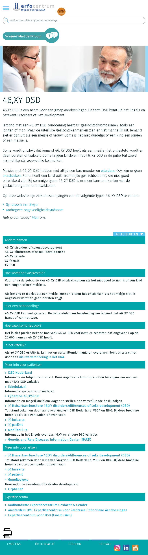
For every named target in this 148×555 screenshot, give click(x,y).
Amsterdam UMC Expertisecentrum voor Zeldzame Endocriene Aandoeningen (67, 510)
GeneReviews (18, 480)
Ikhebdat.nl (17, 387)
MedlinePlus (17, 430)
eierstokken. (12, 175)
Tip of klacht (45, 544)
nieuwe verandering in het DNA (41, 357)
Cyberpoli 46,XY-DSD (24, 396)
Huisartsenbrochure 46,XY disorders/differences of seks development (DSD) (71, 406)
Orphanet (15, 489)
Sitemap (105, 544)
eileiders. (108, 170)
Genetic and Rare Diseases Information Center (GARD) (49, 440)
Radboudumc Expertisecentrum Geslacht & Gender (47, 505)
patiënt (17, 425)
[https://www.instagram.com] (117, 548)
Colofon (75, 544)
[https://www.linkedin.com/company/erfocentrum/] (126, 548)
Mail (35, 217)
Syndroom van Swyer (22, 204)
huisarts (18, 420)
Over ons (14, 544)
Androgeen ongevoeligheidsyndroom (34, 210)
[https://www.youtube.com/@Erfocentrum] (135, 548)
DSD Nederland (20, 373)
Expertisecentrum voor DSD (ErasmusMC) (40, 515)
